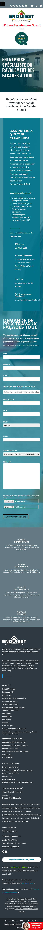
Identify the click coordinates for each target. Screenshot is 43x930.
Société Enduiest (8, 689)
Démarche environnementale (13, 707)
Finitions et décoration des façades (15, 751)
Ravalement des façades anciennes (15, 745)
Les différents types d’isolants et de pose (17, 770)
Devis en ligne (7, 726)
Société (6, 376)
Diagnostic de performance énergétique (17, 782)
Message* (7, 462)
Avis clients (6, 713)
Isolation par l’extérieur (11, 767)
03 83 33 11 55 (19, 5)
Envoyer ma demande (16, 516)
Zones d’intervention (10, 710)
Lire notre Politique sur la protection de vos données (20, 345)
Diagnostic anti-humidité (11, 798)
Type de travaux (10, 451)
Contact (5, 723)
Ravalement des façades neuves (14, 742)
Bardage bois (7, 776)
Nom (5, 353)
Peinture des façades (10, 748)
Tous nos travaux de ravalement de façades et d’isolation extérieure (19, 733)
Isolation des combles (10, 773)
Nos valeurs (6, 695)
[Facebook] (6, 852)
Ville (5, 411)
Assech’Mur (6, 795)
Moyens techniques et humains (14, 698)
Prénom (6, 365)
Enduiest (9, 676)
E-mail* (6, 436)
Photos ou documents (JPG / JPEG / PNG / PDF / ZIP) (21, 497)
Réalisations (6, 720)
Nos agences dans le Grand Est (13, 729)
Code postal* (8, 400)
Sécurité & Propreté (9, 704)
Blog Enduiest (7, 716)
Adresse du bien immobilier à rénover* (19, 387)
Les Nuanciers (7, 758)
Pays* (5, 422)
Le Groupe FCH (8, 692)
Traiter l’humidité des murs (12, 792)
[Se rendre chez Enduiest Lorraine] (3, 852)
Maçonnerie (6, 755)
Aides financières (8, 779)
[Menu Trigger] (2, 4)
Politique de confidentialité (14, 924)
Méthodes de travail (9, 701)
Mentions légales (31, 921)
